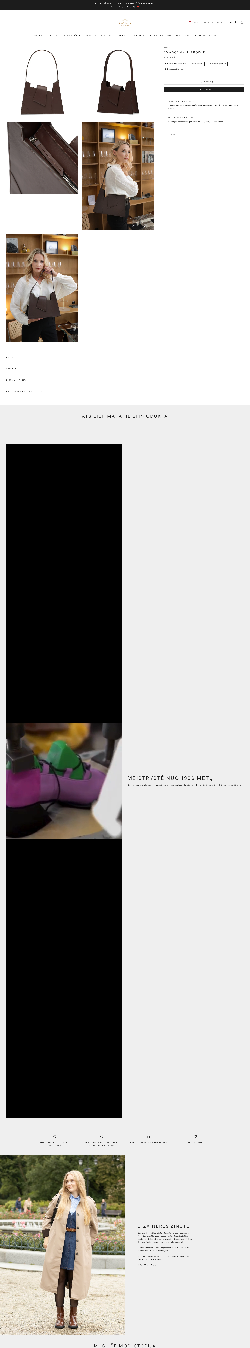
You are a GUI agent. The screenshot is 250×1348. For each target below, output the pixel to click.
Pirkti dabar (204, 89)
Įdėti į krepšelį (204, 81)
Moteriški (39, 35)
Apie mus (123, 35)
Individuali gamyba (205, 35)
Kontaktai (139, 35)
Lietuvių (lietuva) (213, 22)
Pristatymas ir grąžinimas (165, 35)
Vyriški (54, 35)
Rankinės (91, 35)
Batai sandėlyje (72, 35)
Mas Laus (169, 48)
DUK (187, 35)
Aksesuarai (107, 35)
